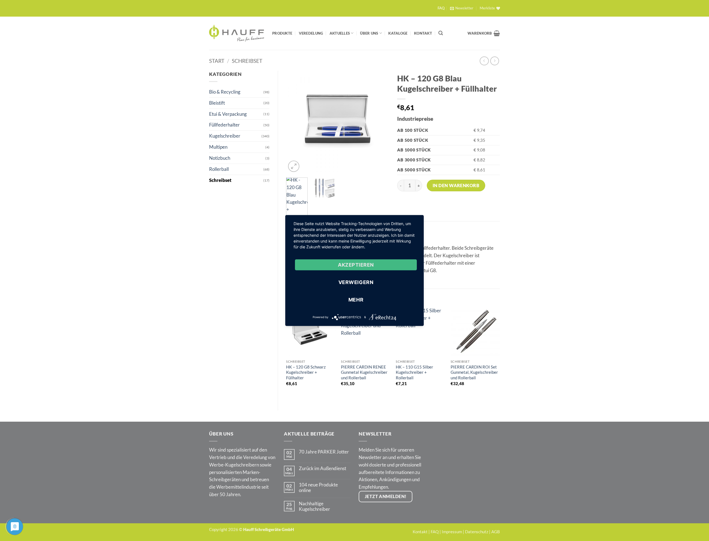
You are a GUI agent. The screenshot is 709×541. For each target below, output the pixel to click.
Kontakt (423, 33)
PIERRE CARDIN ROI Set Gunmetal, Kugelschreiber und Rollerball (474, 372)
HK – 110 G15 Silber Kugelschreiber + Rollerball (414, 372)
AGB (495, 531)
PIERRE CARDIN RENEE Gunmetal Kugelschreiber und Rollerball (364, 372)
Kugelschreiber (224, 136)
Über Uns (369, 33)
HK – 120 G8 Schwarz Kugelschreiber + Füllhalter (306, 372)
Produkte (282, 33)
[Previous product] (494, 61)
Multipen (218, 147)
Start (216, 61)
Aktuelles (340, 33)
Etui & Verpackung (228, 114)
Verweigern (355, 282)
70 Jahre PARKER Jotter (324, 452)
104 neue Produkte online (318, 487)
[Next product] (484, 61)
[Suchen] (440, 33)
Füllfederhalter (224, 125)
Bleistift (217, 103)
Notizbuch (219, 158)
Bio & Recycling (224, 92)
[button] (461, 8)
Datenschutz (476, 531)
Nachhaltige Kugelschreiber (314, 506)
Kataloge (397, 33)
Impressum (452, 531)
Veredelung (311, 33)
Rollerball (219, 169)
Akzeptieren (356, 265)
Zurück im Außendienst (322, 468)
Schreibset (247, 61)
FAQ (441, 8)
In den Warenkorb (456, 185)
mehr (355, 300)
